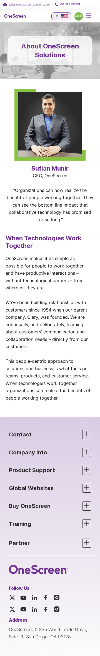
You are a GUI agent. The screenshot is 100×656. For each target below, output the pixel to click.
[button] (50, 434)
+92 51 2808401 (69, 4)
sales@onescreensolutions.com (30, 4)
